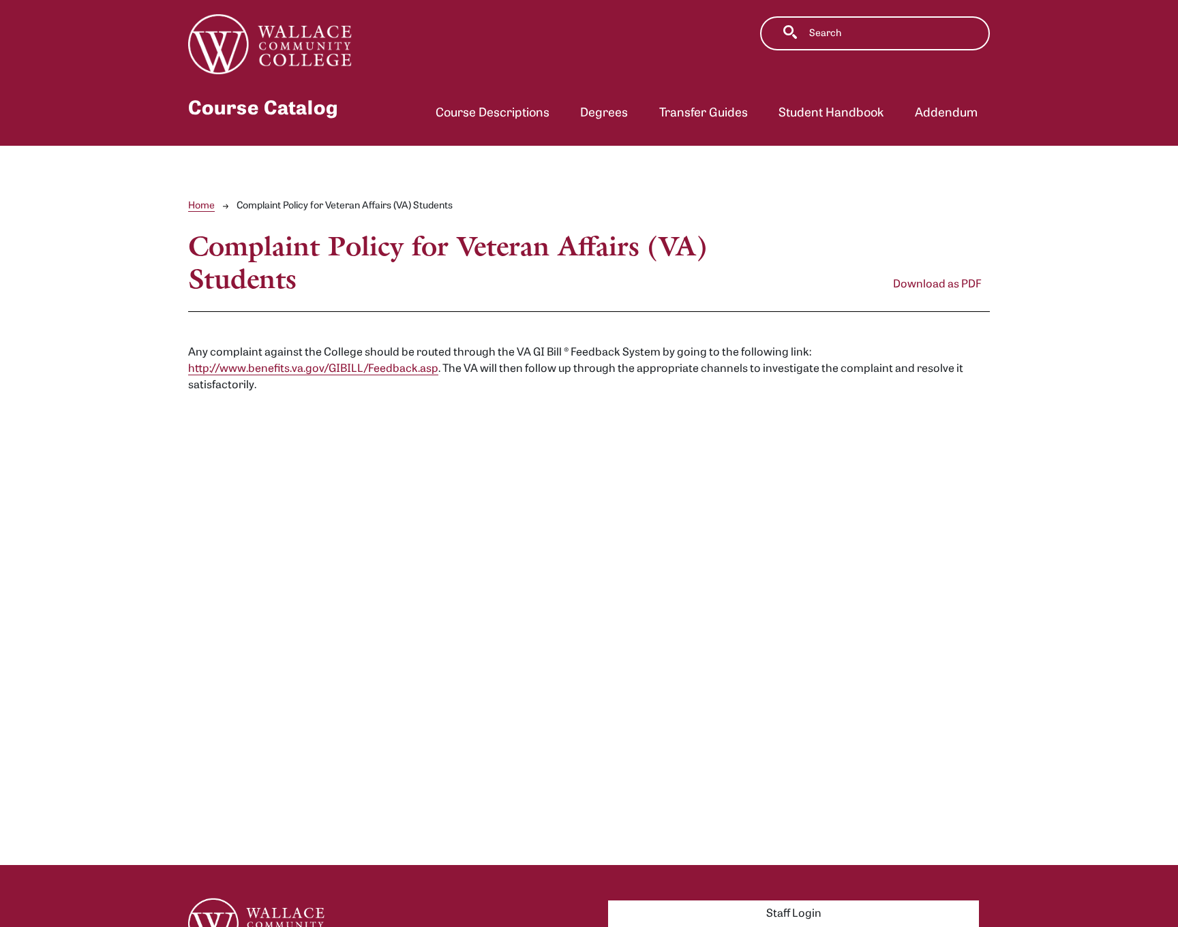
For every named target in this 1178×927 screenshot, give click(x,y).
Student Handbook (831, 113)
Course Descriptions (492, 113)
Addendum (946, 113)
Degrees (604, 113)
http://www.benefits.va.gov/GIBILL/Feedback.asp (313, 369)
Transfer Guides (703, 113)
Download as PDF (937, 284)
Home (201, 206)
